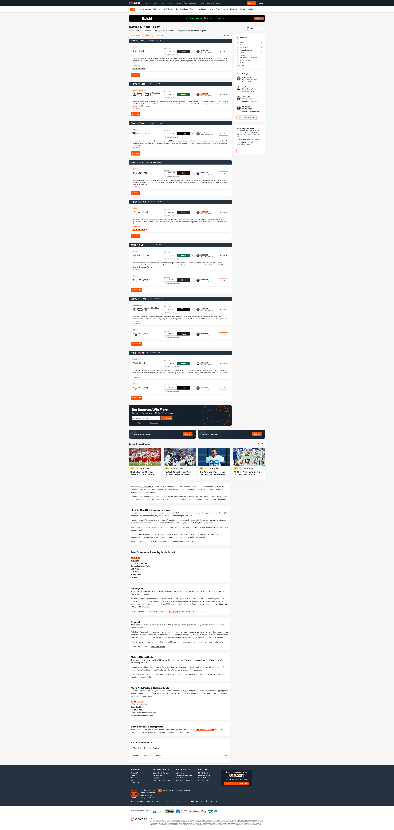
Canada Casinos (182, 778)
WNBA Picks (136, 575)
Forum (184, 801)
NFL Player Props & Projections (247, 57)
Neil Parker (246, 106)
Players (225, 9)
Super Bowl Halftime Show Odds (143, 713)
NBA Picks (135, 560)
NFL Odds (156, 9)
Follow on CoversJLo (249, 82)
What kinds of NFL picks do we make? (147, 755)
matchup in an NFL (146, 486)
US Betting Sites (182, 773)
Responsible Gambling (161, 780)
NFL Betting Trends (243, 60)
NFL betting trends (197, 523)
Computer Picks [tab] (135, 35)
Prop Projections (168, 9)
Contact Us (135, 773)
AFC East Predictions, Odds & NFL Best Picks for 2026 (247, 473)
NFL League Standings (244, 50)
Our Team (134, 778)
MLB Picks (135, 569)
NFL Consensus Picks (139, 704)
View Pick (135, 75)
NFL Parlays (135, 557)
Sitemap (175, 801)
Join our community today (236, 783)
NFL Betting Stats (242, 47)
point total (143, 663)
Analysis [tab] (222, 51)
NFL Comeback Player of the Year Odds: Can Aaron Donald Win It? (212, 473)
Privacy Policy (154, 423)
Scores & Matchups (144, 9)
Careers (134, 775)
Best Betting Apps (183, 780)
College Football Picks (139, 563)
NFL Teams (240, 52)
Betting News (158, 775)
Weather (251, 9)
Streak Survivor (204, 773)
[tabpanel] (180, 63)
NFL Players (241, 55)
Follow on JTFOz (248, 91)
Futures (192, 9)
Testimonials (135, 783)
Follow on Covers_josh (249, 101)
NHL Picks (135, 572)
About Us (135, 769)
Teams (218, 9)
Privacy (140, 801)
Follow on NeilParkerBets (250, 111)
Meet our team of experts (246, 117)
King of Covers (204, 775)
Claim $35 (258, 18)
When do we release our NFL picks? (146, 748)
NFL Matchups (241, 40)
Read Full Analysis (138, 68)
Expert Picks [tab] (147, 35)
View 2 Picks (136, 290)
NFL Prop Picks (137, 701)
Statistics (242, 9)
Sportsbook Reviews (161, 773)
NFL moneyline (174, 611)
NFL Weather (241, 45)
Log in (261, 3)
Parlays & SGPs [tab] (159, 35)
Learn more (242, 151)
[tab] (193, 51)
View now (188, 434)
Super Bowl (240, 65)
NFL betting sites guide (205, 729)
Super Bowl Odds (182, 9)
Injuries (211, 9)
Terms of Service (153, 801)
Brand (133, 780)
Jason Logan (204, 50)
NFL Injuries (240, 63)
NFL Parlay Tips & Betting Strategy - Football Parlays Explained (142, 473)
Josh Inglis (246, 97)
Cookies (166, 801)
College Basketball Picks (140, 566)
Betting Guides (161, 769)
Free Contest (202, 9)
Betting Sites (183, 769)
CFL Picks (135, 577)
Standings (233, 9)
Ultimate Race (203, 778)
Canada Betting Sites (184, 775)
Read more (136, 65)
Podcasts (156, 778)
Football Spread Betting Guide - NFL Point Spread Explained (179, 473)
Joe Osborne (204, 172)
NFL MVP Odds (137, 710)
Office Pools (203, 780)
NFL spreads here (158, 646)
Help (132, 801)
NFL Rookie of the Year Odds (142, 716)
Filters (228, 35)
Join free (251, 3)
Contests (203, 769)
